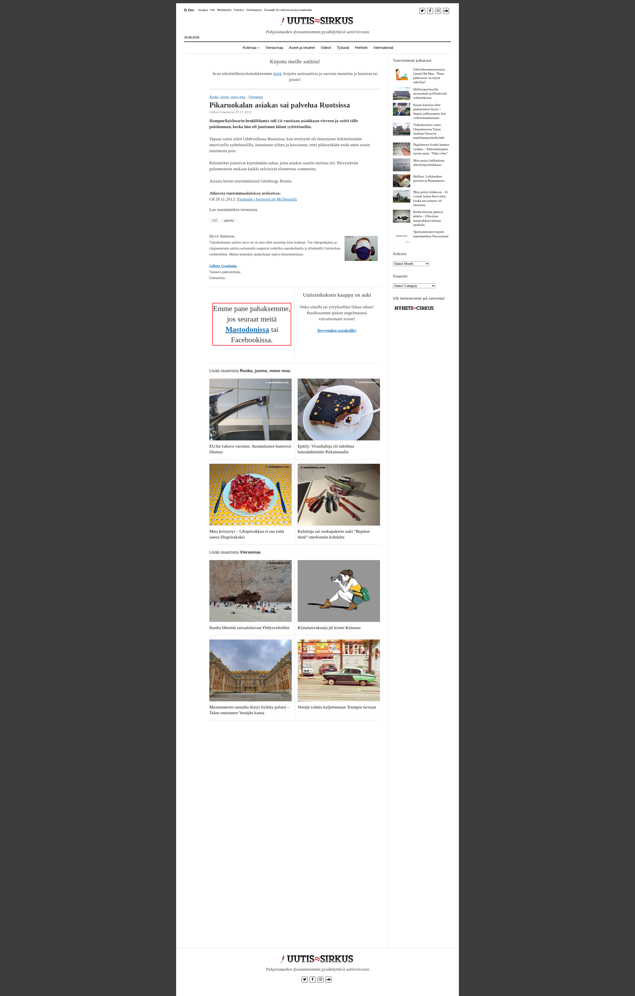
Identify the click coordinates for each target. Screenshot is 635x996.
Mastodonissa (247, 329)
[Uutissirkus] (414, 310)
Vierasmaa (274, 47)
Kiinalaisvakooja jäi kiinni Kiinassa (329, 627)
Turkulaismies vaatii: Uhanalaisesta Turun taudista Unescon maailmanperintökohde (428, 131)
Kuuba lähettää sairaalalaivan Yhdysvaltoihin (249, 627)
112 (214, 220)
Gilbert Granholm (223, 266)
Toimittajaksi (254, 9)
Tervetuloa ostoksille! (337, 330)
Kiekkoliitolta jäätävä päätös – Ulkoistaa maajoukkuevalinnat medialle (428, 218)
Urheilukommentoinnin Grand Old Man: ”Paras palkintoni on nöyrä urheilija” (429, 76)
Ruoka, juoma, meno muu (227, 97)
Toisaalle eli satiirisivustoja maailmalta (288, 9)
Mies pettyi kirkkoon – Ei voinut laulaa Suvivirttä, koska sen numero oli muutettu (430, 198)
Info (212, 9)
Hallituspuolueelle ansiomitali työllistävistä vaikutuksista (430, 93)
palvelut (228, 220)
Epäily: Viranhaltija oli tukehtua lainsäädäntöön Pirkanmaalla (326, 449)
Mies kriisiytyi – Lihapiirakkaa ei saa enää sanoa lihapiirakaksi (246, 534)
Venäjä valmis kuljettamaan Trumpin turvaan (337, 707)
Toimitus (238, 9)
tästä (277, 73)
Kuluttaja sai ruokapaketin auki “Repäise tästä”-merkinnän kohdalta (334, 534)
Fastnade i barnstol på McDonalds (267, 199)
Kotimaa (249, 47)
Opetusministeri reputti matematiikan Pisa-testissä (430, 234)
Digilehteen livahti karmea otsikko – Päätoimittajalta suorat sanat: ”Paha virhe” (431, 149)
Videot (326, 47)
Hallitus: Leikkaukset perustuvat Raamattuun (428, 178)
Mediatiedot (224, 9)
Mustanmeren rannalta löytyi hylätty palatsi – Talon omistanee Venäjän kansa (249, 710)
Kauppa (203, 9)
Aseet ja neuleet (302, 47)
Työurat (343, 47)
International (383, 47)
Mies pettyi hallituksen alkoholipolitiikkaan (428, 163)
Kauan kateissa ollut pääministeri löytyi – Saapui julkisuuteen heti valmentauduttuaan (429, 111)
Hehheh (361, 47)
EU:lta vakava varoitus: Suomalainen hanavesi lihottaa (250, 449)
